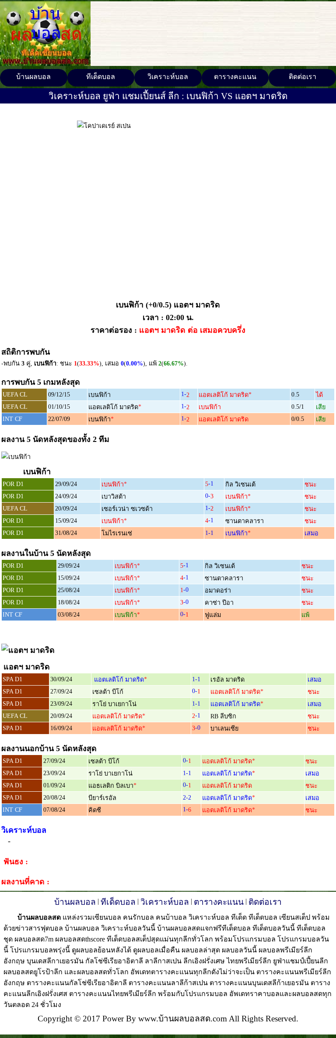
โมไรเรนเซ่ (117, 533)
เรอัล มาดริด (227, 679)
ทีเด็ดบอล (100, 76)
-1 (209, 483)
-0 (184, 589)
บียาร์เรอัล (102, 797)
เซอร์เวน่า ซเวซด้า (127, 508)
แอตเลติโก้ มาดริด (223, 394)
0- (209, 495)
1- (185, 393)
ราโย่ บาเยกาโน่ (114, 703)
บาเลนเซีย (224, 728)
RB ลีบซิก (223, 716)
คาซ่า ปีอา (219, 602)
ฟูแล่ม (213, 614)
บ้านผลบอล (33, 76)
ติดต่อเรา (302, 76)
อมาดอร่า (218, 590)
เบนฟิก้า (99, 394)
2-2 (187, 797)
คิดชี (94, 810)
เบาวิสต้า (114, 496)
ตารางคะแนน (235, 76)
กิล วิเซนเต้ (240, 484)
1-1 (209, 532)
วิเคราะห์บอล (167, 76)
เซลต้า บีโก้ (107, 691)
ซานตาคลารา (244, 520)
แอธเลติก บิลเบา (110, 785)
